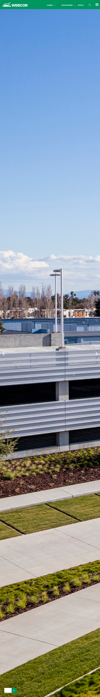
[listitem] (50, 353)
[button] (48, 5)
